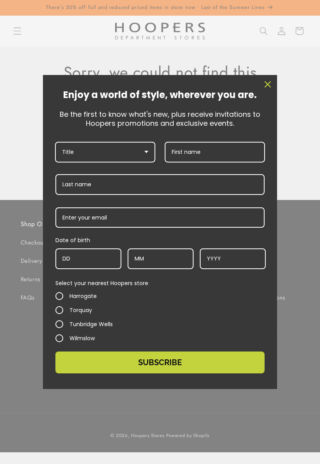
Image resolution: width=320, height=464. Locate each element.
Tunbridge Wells (91, 324)
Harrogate (83, 296)
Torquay (80, 310)
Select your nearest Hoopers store (101, 283)
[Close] (267, 84)
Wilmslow (82, 338)
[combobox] (105, 152)
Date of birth (72, 240)
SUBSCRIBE (160, 362)
